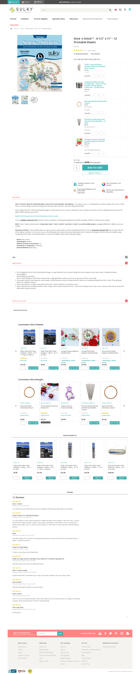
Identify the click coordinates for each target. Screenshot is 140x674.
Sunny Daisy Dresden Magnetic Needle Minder (110, 352)
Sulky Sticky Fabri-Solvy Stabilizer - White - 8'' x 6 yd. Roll (69, 467)
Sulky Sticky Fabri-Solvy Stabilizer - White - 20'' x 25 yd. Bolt (116, 467)
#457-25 (111, 463)
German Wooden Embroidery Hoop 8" (108, 407)
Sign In (20, 652)
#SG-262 (105, 348)
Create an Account (24, 655)
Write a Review (92, 50)
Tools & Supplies (41, 19)
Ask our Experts (86, 658)
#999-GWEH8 (106, 403)
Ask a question (95, 54)
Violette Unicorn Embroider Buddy (67, 407)
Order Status (22, 647)
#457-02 (23, 348)
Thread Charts (86, 647)
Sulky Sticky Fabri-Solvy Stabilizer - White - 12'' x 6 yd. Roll (93, 467)
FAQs (40, 658)
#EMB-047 (65, 403)
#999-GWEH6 (25, 403)
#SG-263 (84, 348)
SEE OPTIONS (45, 422)
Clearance (14, 25)
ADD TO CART (33, 368)
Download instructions (20, 310)
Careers (62, 664)
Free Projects (112, 19)
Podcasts (84, 661)
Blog (83, 655)
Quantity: (87, 76)
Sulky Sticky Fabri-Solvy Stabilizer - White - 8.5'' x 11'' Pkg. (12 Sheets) (28, 353)
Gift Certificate (22, 658)
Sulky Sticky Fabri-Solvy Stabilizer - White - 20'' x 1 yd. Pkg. (49, 353)
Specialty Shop (58, 19)
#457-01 (44, 348)
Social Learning (86, 652)
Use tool (80, 185)
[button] (101, 162)
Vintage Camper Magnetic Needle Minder (70, 352)
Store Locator (64, 652)
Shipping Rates (43, 650)
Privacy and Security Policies (47, 655)
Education (74, 19)
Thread (13, 19)
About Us (63, 647)
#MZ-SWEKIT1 (46, 403)
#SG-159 (64, 348)
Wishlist (20, 650)
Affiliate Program (65, 658)
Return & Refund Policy (46, 652)
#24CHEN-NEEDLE (88, 403)
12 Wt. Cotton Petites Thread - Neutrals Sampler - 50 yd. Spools (95, 66)
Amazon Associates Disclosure (69, 661)
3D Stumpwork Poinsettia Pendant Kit (49, 407)
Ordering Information (109, 647)
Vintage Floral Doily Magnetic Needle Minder (89, 352)
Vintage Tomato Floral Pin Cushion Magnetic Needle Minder (94, 141)
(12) (85, 50)
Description (16, 197)
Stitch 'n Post (86, 664)
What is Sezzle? (44, 661)
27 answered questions (81, 54)
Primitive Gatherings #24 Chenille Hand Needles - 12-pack (95, 121)
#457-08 (64, 463)
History (62, 650)
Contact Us (42, 647)
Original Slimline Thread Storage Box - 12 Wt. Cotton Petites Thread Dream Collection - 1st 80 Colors (95, 85)
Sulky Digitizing (64, 655)
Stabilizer (25, 19)
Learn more (81, 192)
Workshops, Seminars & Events (91, 650)
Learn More (109, 192)
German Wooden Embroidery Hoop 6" (95, 102)
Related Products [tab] (70, 435)
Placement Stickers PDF (100, 230)
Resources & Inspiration (92, 19)
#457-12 (87, 463)
